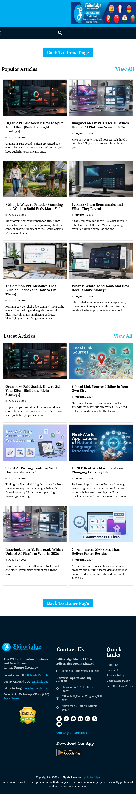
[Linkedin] (80, 718)
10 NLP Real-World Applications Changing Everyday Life (97, 470)
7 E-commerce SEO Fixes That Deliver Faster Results (96, 551)
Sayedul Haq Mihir (35, 688)
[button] (60, 33)
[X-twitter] (66, 718)
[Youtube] (59, 724)
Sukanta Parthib (37, 675)
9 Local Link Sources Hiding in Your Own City (100, 388)
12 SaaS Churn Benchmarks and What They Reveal (97, 206)
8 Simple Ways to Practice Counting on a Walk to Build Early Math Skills (34, 206)
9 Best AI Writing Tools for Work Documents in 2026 (31, 470)
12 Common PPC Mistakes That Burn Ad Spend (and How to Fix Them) (30, 290)
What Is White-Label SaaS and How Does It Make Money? (100, 288)
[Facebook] (59, 718)
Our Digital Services (71, 732)
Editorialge (93, 777)
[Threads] (94, 718)
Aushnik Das (40, 681)
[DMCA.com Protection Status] (27, 723)
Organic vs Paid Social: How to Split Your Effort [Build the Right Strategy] (34, 127)
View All (124, 69)
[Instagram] (87, 718)
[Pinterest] (73, 718)
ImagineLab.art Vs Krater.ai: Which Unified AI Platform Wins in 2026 (100, 125)
